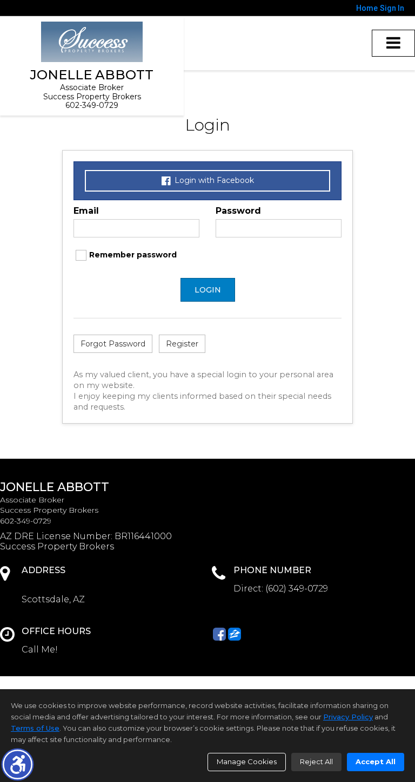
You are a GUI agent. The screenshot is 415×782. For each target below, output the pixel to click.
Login (208, 290)
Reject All (316, 761)
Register (182, 344)
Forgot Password (113, 344)
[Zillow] (234, 634)
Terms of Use (35, 728)
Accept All (376, 761)
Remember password (133, 255)
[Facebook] (219, 634)
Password (238, 211)
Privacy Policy (348, 716)
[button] (17, 764)
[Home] (92, 42)
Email (86, 211)
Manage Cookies (247, 761)
